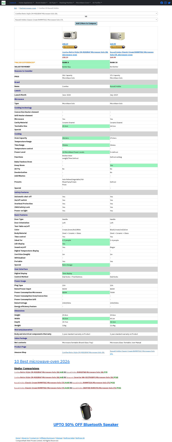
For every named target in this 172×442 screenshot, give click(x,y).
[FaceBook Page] (162, 2)
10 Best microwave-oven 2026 (42, 361)
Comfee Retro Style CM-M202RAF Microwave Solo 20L (83, 352)
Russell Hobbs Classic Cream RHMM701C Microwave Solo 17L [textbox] (39, 20)
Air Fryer (52, 3)
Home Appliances (25, 3)
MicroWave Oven (82, 3)
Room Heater (41, 3)
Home (18, 438)
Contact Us (34, 438)
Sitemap (59, 438)
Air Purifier (97, 3)
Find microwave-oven (28, 8)
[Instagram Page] (166, 2)
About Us (25, 438)
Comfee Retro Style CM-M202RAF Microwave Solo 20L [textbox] (36, 13)
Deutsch (13, 3)
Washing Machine (66, 3)
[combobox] (86, 13)
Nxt (15, 8)
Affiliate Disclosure (47, 438)
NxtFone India (69, 438)
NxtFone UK (80, 438)
